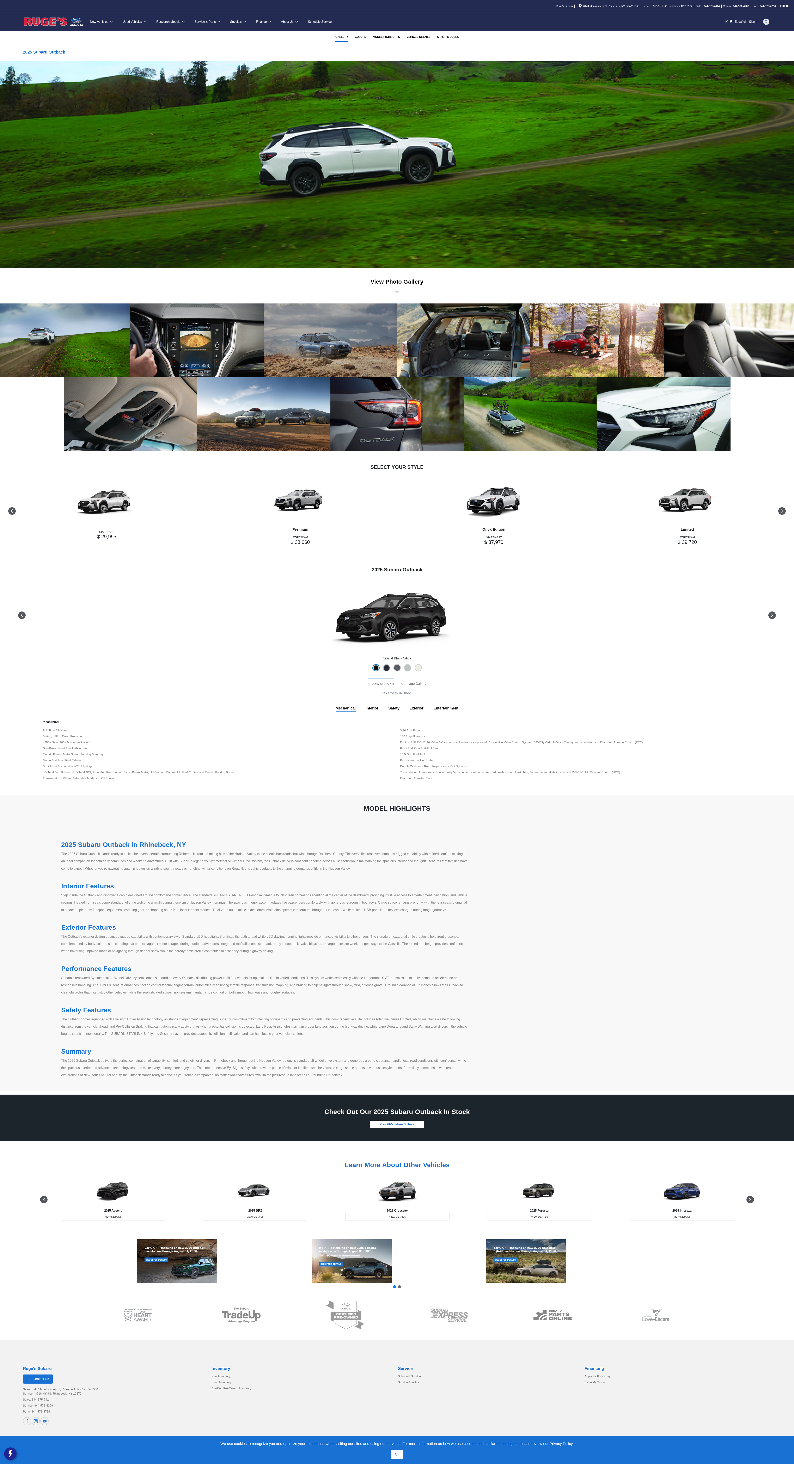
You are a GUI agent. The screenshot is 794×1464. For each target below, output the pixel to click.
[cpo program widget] (345, 1315)
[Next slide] (399, 1286)
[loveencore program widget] (656, 1315)
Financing (594, 1368)
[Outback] (177, 1261)
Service (405, 1368)
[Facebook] (780, 6)
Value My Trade (595, 1382)
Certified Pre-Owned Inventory (231, 1388)
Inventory (221, 1368)
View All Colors (382, 684)
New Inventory (221, 1376)
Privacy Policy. (562, 1444)
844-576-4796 (768, 6)
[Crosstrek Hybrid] (526, 1261)
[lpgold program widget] (137, 1315)
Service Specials (409, 1382)
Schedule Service (409, 1376)
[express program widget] (449, 1315)
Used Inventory (221, 1382)
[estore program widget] (552, 1315)
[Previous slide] (394, 1286)
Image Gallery (415, 683)
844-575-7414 (712, 6)
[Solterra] (352, 1261)
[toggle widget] (10, 1453)
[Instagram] (783, 6)
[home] (727, 21)
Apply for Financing (597, 1376)
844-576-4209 (741, 6)
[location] (580, 6)
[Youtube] (787, 6)
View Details (112, 1216)
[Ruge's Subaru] (54, 21)
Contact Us (40, 1379)
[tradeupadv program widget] (241, 1315)
